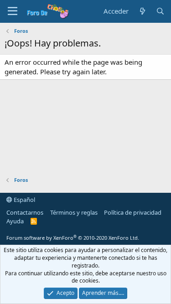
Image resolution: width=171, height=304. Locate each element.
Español (23, 200)
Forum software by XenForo (72, 237)
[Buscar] (160, 11)
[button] (12, 11)
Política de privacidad (132, 212)
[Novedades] (142, 11)
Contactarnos (24, 212)
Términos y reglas (74, 212)
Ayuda (15, 221)
